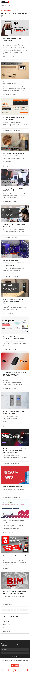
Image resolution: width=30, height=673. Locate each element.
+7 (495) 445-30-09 (23, 2)
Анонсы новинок (7, 621)
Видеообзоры (7, 631)
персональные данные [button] (15, 662)
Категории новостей (10, 616)
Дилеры (21, 671)
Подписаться (15, 656)
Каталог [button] (15, 671)
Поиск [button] (27, 671)
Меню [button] (2, 671)
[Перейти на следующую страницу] (26, 610)
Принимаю (15, 665)
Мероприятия (6, 624)
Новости (8, 671)
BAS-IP (2, 5)
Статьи (5, 628)
